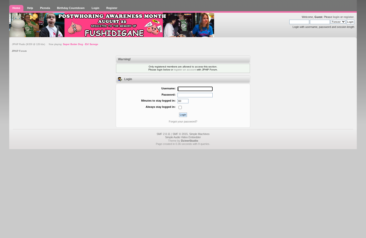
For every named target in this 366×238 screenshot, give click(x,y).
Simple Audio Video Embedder (183, 137)
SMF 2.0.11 (163, 133)
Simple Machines (199, 133)
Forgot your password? (183, 121)
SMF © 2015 (180, 133)
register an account (185, 69)
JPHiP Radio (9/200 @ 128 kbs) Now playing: (55, 44)
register (349, 16)
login (336, 16)
